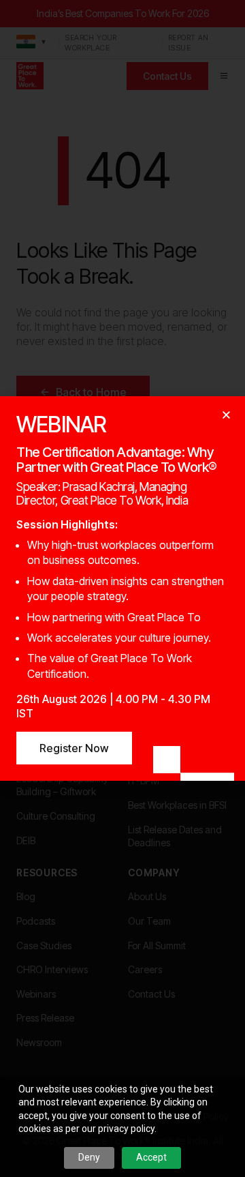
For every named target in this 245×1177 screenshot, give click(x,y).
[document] (122, 588)
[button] (226, 415)
